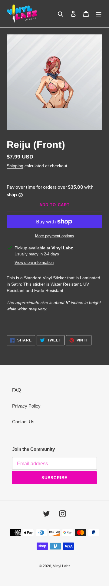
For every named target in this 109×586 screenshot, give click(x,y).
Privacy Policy (26, 405)
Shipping (15, 165)
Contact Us (23, 421)
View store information (34, 262)
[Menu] (98, 13)
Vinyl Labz (61, 566)
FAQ (16, 389)
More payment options (54, 236)
